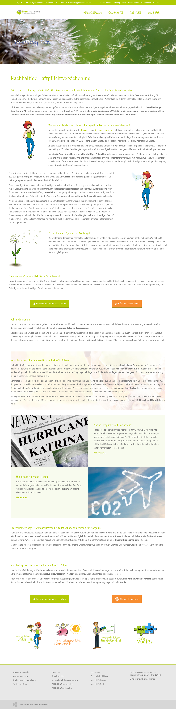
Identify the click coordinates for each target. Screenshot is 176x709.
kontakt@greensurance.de (80, 3)
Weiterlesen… (100, 452)
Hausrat (84, 130)
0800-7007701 (150, 672)
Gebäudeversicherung (104, 130)
